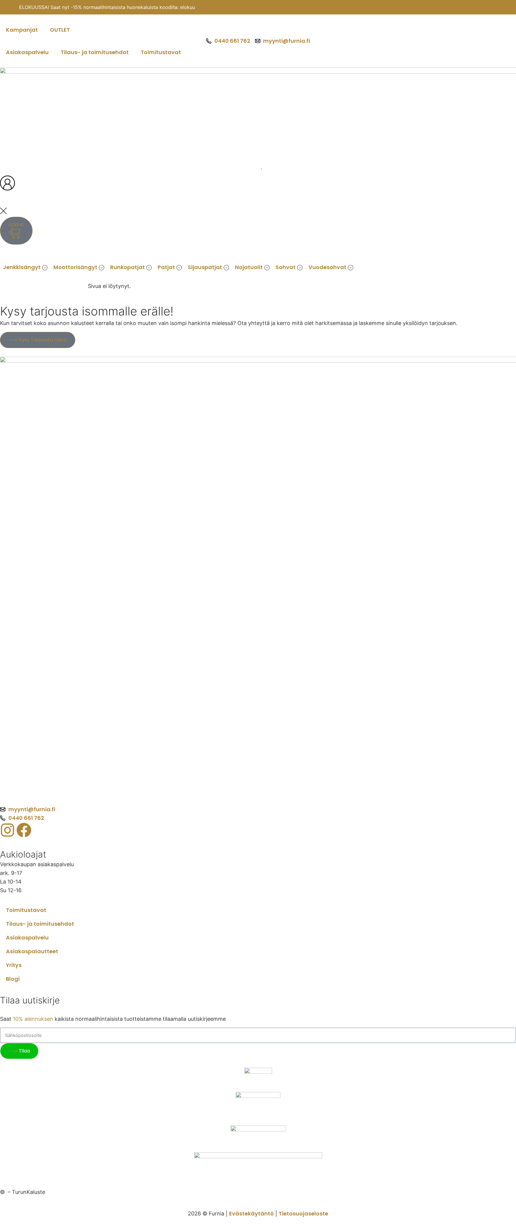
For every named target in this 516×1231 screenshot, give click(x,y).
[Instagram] (7, 830)
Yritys (14, 965)
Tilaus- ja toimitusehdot (95, 52)
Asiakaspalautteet (32, 951)
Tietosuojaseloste (303, 1213)
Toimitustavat (161, 52)
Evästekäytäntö (251, 1213)
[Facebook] (23, 830)
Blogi (13, 979)
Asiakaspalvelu (27, 52)
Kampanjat (22, 29)
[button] (25, 267)
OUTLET (60, 29)
